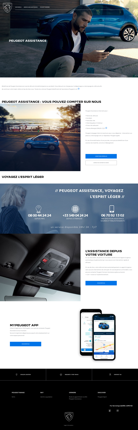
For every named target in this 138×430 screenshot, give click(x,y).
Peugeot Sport (102, 397)
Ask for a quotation (46, 397)
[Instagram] (117, 410)
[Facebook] (109, 410)
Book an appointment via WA (78, 397)
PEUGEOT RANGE (18, 392)
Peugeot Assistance (75, 399)
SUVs (13, 397)
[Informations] (79, 89)
